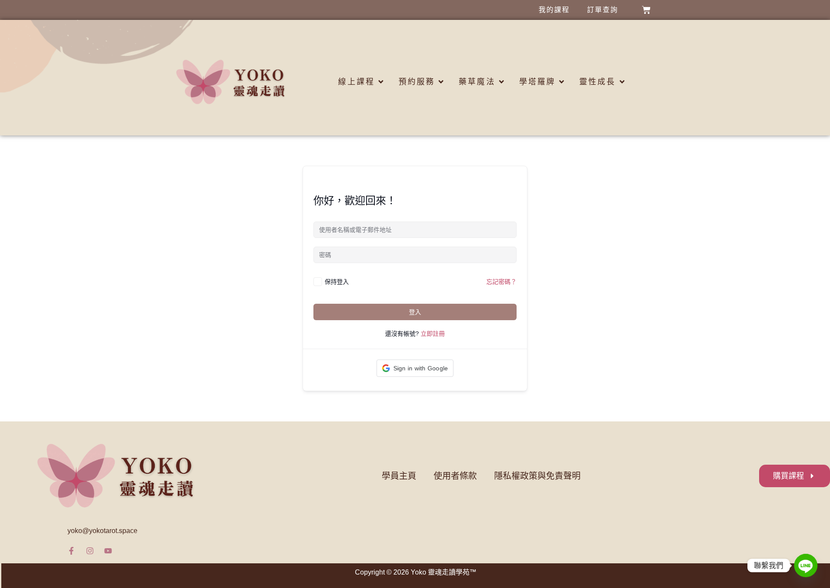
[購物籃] (646, 10)
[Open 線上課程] (381, 82)
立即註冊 (433, 333)
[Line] (805, 565)
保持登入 (337, 281)
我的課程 (554, 9)
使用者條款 (455, 476)
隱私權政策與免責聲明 (537, 476)
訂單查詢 (602, 9)
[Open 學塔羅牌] (561, 82)
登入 (415, 311)
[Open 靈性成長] (622, 82)
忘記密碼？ (501, 281)
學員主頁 (399, 476)
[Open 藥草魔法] (501, 82)
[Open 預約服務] (441, 82)
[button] (415, 368)
